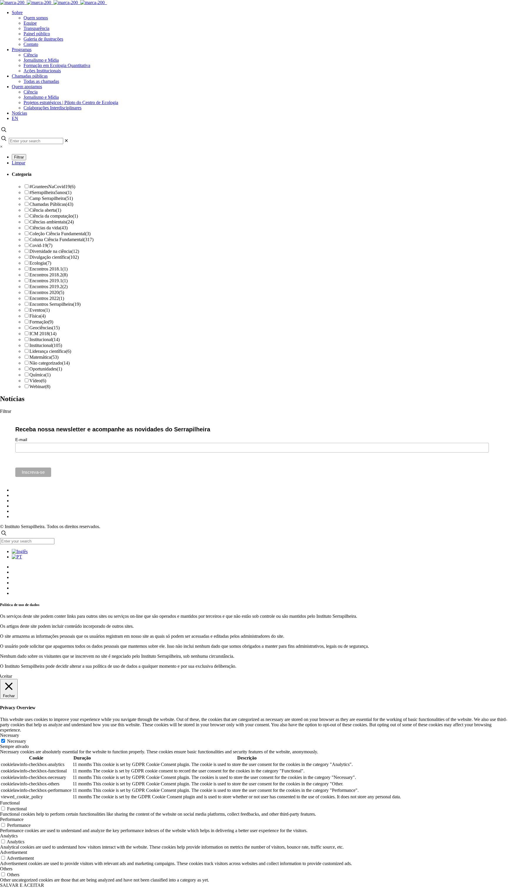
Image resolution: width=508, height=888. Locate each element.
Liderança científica (50, 351)
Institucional (44, 339)
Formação (41, 321)
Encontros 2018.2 (48, 274)
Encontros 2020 (46, 292)
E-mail (21, 439)
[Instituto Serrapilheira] (53, 2)
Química (40, 374)
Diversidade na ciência (54, 251)
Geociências (44, 327)
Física (37, 315)
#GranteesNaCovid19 (52, 186)
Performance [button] (12, 819)
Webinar (39, 386)
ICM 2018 (42, 333)
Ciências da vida (48, 227)
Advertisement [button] (13, 852)
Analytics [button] (9, 835)
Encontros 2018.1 (48, 268)
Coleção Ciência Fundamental (60, 233)
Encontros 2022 (46, 298)
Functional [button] (10, 802)
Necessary (16, 741)
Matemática (44, 357)
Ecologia (40, 263)
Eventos (39, 310)
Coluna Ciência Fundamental (61, 239)
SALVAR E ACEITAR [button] (22, 885)
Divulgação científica (54, 257)
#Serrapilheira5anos (50, 192)
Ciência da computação (53, 215)
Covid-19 (40, 245)
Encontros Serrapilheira (55, 304)
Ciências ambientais (51, 221)
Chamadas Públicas (51, 204)
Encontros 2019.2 (48, 286)
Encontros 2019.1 (48, 280)
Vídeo (37, 380)
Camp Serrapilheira (51, 198)
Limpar (18, 162)
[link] (66, 140)
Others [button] (6, 868)
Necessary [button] (9, 735)
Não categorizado (49, 362)
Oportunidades (45, 368)
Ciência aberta (45, 210)
